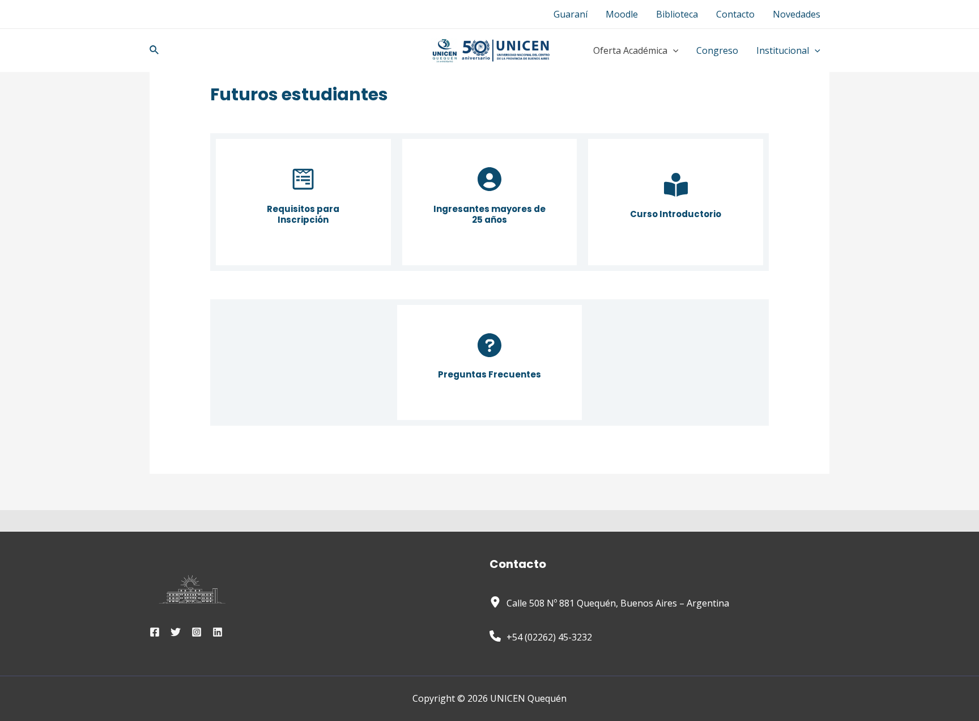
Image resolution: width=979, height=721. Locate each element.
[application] (673, 50)
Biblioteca (677, 14)
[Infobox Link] (303, 202)
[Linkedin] (217, 632)
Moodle (622, 14)
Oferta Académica (630, 50)
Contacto (735, 14)
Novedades (796, 14)
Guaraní (571, 14)
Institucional (782, 50)
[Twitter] (176, 632)
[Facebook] (155, 632)
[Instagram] (196, 632)
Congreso (717, 50)
